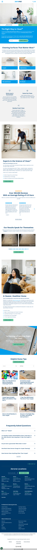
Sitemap (10, 541)
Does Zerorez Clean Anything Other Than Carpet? (15, 453)
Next (34, 209)
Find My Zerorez (23, 472)
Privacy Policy (18, 541)
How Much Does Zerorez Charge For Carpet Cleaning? (16, 448)
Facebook (28, 464)
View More (4, 497)
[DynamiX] (18, 546)
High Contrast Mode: (4, 3)
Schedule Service (23, 40)
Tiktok (34, 464)
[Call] (33, 1)
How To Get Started (18, 344)
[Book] (34, 1)
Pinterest (32, 464)
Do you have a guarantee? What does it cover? (14, 443)
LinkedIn (30, 464)
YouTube (29, 464)
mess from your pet (16, 300)
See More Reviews (18, 219)
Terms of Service (27, 541)
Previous (3, 209)
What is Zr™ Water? (7, 430)
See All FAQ (19, 456)
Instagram (33, 464)
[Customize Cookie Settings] (1, 548)
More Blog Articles (18, 361)
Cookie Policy (18, 543)
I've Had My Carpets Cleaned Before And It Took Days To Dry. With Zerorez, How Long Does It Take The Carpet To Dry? (17, 437)
